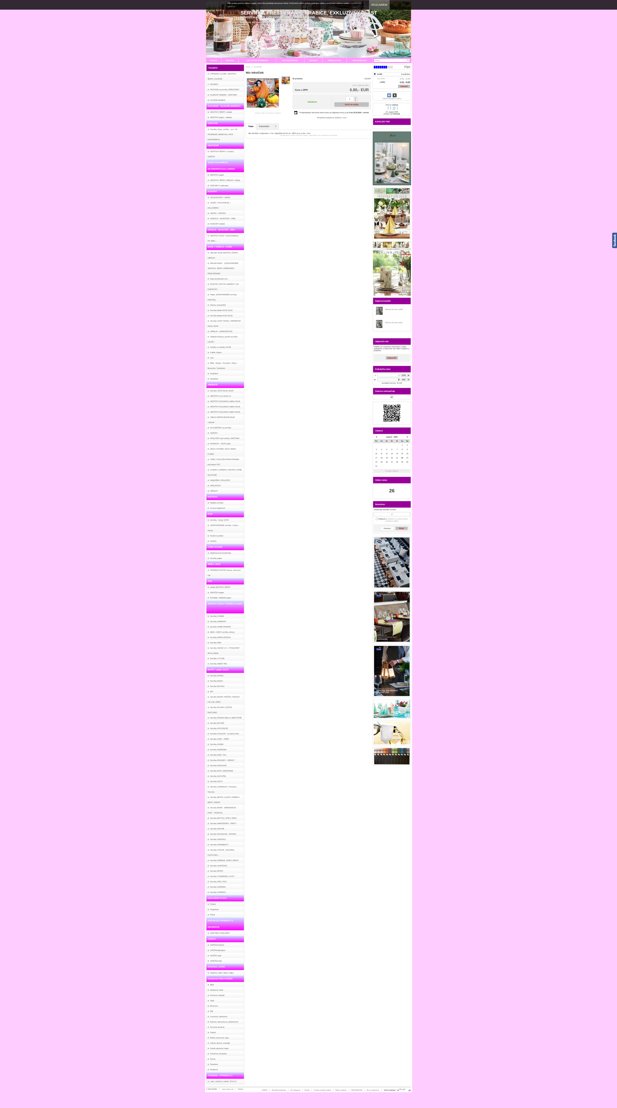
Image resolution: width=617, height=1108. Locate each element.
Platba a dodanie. (341, 1090)
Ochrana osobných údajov (322, 1090)
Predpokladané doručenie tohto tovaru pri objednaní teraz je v (334, 113)
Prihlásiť (240, 1089)
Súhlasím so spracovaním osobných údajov (396, 520)
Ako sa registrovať (373, 1090)
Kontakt (307, 1090)
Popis (251, 126)
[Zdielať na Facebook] (389, 95)
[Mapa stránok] (409, 1090)
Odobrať (387, 528)
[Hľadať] (408, 60)
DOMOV (265, 1090)
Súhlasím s (393, 520)
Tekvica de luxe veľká (394, 309)
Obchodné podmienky (279, 1090)
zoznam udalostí (391, 471)
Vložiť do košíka (351, 104)
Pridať (401, 528)
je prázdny (405, 74)
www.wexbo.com (228, 1089)
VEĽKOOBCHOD (356, 1090)
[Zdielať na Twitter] (395, 95)
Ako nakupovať (295, 1090)
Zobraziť (404, 86)
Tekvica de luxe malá (393, 323)
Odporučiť (391, 358)
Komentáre (264, 126)
